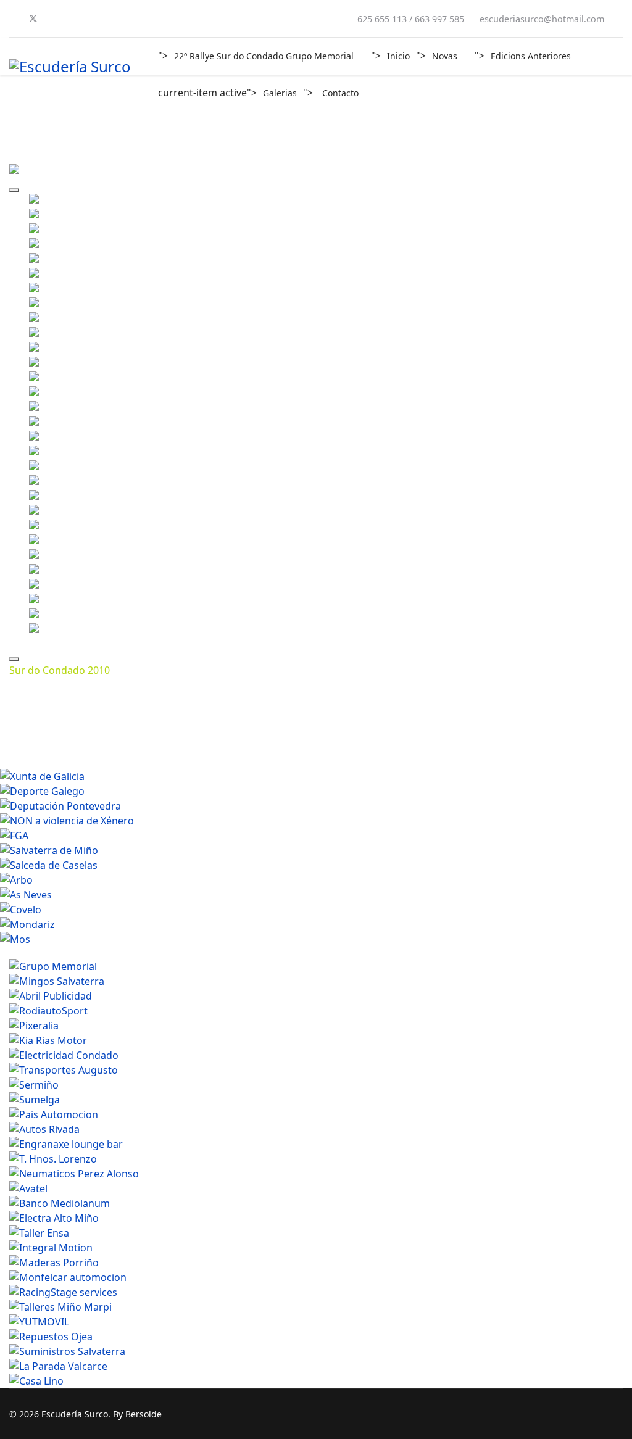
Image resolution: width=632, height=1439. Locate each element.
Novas (444, 56)
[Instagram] (73, 18)
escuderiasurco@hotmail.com (542, 19)
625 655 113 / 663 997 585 (410, 19)
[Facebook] (13, 18)
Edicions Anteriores (531, 56)
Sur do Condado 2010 (59, 670)
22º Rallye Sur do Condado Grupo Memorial (264, 56)
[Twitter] (33, 18)
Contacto (340, 93)
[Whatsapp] (93, 18)
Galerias (280, 93)
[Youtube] (53, 18)
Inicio (398, 56)
